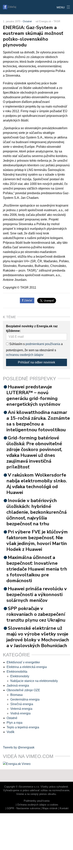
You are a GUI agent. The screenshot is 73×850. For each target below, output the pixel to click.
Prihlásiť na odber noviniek (36, 362)
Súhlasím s (17, 344)
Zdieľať (27, 300)
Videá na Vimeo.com (28, 756)
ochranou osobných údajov (24, 354)
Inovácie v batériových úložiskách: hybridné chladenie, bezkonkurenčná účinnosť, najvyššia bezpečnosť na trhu (36, 512)
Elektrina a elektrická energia (27, 667)
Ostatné (27, 21)
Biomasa (16, 694)
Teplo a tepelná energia (23, 727)
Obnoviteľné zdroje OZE (23, 690)
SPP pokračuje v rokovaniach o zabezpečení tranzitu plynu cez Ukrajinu (35, 614)
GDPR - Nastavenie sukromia (23, 808)
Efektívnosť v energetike (23, 662)
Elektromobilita (17, 671)
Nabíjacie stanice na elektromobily (34, 681)
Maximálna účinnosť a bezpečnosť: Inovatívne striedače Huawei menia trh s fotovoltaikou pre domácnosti (36, 568)
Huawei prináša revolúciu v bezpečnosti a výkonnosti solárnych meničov (36, 594)
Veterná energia (21, 708)
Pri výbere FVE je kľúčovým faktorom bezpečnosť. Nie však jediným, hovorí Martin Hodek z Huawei (37, 540)
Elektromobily (19, 676)
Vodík (10, 732)
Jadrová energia (18, 685)
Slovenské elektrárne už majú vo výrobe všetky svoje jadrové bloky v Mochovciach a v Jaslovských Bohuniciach (37, 636)
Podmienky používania (36, 800)
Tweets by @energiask (18, 747)
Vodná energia (20, 713)
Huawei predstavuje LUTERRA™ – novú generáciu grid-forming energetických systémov (33, 395)
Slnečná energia (21, 704)
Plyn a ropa (14, 722)
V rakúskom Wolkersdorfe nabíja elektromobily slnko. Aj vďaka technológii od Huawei (36, 483)
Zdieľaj (12, 6)
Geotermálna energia (25, 699)
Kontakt (64, 808)
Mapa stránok (50, 808)
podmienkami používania (43, 344)
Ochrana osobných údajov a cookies (37, 804)
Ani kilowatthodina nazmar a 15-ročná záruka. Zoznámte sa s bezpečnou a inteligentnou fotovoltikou (38, 421)
